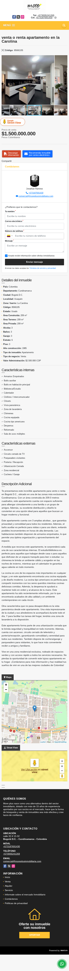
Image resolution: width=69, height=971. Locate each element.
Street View (14, 122)
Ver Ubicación (29, 769)
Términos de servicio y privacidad (42, 268)
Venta (8, 881)
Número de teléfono (14, 231)
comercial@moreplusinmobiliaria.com (36, 196)
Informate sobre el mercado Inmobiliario (25, 894)
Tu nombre (10, 211)
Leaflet (43, 742)
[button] (64, 58)
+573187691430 (44, 17)
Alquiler (8, 886)
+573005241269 (46, 15)
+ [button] (6, 685)
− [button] (6, 690)
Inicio (7, 877)
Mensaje (9, 240)
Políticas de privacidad (16, 903)
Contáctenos (11, 899)
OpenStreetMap (60, 742)
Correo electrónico (14, 221)
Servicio (9, 890)
